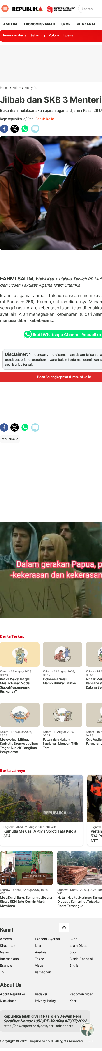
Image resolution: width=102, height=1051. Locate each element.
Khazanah (7, 945)
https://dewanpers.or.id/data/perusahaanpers (38, 1026)
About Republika (12, 994)
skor (65, 24)
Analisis (40, 952)
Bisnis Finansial (81, 959)
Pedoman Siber (81, 994)
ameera (10, 24)
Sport (74, 952)
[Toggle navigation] (5, 8)
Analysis (31, 88)
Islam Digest (79, 945)
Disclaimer (8, 1001)
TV (2, 972)
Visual (39, 965)
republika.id (44, 119)
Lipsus (68, 35)
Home (4, 88)
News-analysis (15, 35)
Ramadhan (43, 972)
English (75, 965)
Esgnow (6, 965)
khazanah (86, 24)
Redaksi (41, 994)
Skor (73, 939)
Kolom (54, 35)
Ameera (6, 939)
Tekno (39, 959)
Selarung (37, 35)
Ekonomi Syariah (39, 24)
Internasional (9, 959)
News (4, 952)
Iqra (38, 945)
